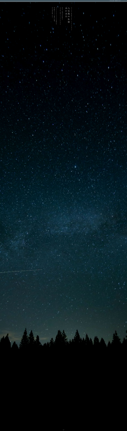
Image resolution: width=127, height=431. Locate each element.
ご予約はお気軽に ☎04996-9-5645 (115, 0)
